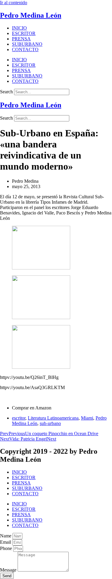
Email (6, 542)
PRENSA (21, 38)
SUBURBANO (27, 44)
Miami (87, 417)
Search (6, 91)
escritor (18, 417)
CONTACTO (25, 49)
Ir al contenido (13, 2)
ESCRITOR (24, 33)
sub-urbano (50, 423)
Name (6, 535)
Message (9, 569)
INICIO (19, 28)
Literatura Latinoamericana (53, 417)
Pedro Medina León (30, 15)
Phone (6, 548)
